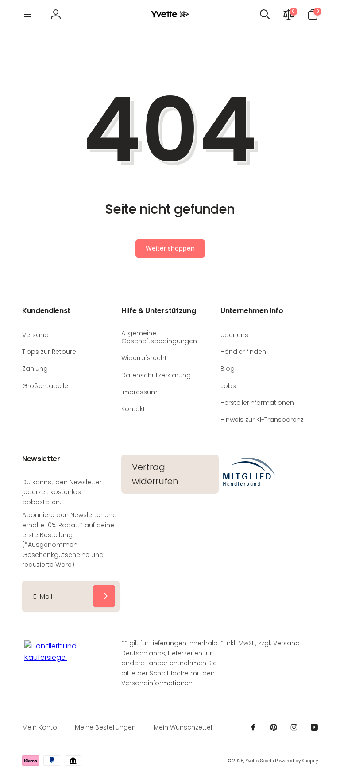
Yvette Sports (260, 760)
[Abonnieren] (104, 596)
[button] (27, 14)
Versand (286, 643)
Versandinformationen (157, 683)
